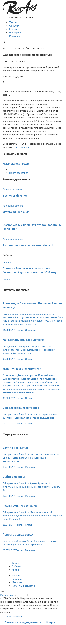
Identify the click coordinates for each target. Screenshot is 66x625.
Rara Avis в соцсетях (23, 585)
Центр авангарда (18, 172)
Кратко (13, 29)
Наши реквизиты (14, 616)
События (14, 25)
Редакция (14, 35)
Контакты (17, 578)
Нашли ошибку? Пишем (16, 163)
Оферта (50, 622)
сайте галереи (22, 147)
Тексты (13, 22)
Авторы (16, 575)
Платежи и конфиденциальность (23, 622)
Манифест (15, 32)
